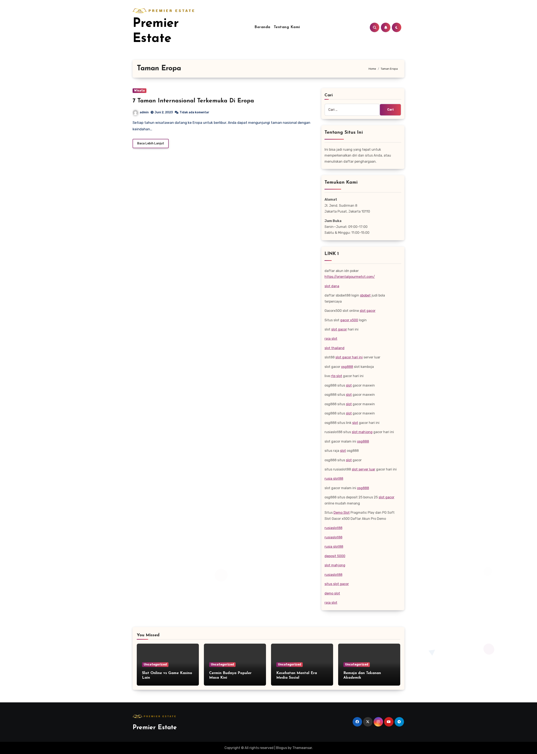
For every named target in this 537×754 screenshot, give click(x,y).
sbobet (365, 295)
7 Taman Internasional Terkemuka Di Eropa (193, 101)
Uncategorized (155, 664)
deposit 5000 (335, 556)
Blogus (281, 748)
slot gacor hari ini (349, 357)
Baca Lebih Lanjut (150, 143)
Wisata (139, 90)
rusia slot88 (334, 479)
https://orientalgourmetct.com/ (350, 277)
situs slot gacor (337, 584)
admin (144, 112)
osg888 (347, 367)
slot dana (332, 286)
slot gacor (367, 311)
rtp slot (336, 376)
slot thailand (334, 348)
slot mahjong (362, 432)
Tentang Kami (287, 27)
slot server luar (363, 469)
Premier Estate (155, 727)
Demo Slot (342, 513)
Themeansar (302, 748)
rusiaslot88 (333, 528)
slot (349, 385)
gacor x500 (349, 320)
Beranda (262, 27)
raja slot (331, 339)
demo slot (332, 593)
